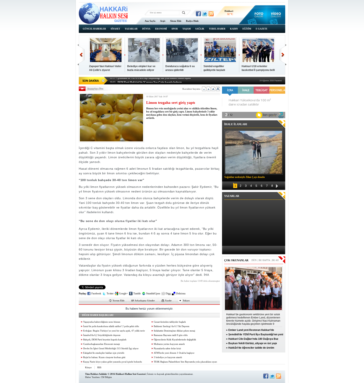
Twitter (110, 293)
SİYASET (115, 28)
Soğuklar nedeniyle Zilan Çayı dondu (244, 177)
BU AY (275, 260)
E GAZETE (261, 28)
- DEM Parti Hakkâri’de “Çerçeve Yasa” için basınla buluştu (146, 80)
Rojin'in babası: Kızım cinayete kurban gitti (104, 357)
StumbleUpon (153, 293)
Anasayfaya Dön (95, 88)
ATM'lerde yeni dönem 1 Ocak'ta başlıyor (174, 353)
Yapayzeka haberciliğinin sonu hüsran (101, 322)
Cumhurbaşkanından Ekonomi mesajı (101, 344)
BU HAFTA (264, 260)
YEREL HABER (217, 28)
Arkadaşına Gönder (145, 300)
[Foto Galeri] (258, 14)
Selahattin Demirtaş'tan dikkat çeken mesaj (174, 331)
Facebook (96, 293)
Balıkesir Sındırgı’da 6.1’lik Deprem (171, 326)
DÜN (254, 260)
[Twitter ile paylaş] (204, 13)
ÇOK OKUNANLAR (236, 260)
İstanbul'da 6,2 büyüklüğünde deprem (101, 335)
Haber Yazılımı (92, 377)
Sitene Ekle (175, 21)
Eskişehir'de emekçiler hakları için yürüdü (103, 353)
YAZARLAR (131, 28)
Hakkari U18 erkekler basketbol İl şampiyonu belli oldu (258, 70)
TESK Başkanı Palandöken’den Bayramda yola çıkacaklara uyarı (185, 362)
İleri (282, 54)
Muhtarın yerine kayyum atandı (169, 344)
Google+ (123, 293)
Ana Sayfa (150, 21)
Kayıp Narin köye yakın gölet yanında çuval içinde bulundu (112, 362)
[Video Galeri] (276, 14)
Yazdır (168, 300)
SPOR (174, 28)
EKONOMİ (161, 28)
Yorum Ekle (118, 300)
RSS (99, 367)
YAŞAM (186, 28)
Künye (88, 367)
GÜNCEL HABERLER (94, 28)
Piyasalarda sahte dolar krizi (167, 348)
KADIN (234, 28)
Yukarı (186, 300)
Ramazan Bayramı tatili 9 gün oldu (171, 335)
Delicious (181, 293)
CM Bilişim (106, 377)
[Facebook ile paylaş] (198, 13)
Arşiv (163, 21)
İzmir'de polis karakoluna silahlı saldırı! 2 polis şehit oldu (111, 326)
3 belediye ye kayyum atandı (168, 357)
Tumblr (137, 293)
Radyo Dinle (192, 21)
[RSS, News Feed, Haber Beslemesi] (211, 13)
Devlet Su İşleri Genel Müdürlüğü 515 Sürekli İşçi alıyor (111, 348)
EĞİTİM (246, 28)
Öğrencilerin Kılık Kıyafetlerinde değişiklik (175, 339)
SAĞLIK (199, 28)
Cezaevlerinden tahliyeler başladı (170, 322)
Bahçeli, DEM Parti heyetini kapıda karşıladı (104, 339)
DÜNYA (146, 28)
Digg (168, 293)
